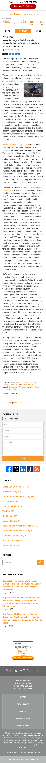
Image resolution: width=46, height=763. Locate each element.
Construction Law (12, 506)
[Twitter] (16, 469)
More (38, 31)
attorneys (12, 341)
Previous (7, 403)
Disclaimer (23, 704)
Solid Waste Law (27, 384)
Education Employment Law (17, 531)
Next (23, 403)
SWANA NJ (21, 102)
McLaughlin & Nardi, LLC (32, 752)
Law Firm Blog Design (22, 759)
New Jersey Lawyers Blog (23, 21)
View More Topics (10, 545)
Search (40, 562)
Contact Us (23, 711)
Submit (23, 459)
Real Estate (9, 516)
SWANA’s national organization (16, 144)
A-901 (27, 358)
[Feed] (36, 469)
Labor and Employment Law (18, 497)
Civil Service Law (12, 501)
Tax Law (8, 511)
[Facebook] (9, 469)
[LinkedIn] (23, 469)
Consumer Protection (14, 536)
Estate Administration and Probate (20, 526)
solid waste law (15, 81)
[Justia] (29, 469)
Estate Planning (11, 521)
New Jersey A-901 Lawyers (18, 387)
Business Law (15, 382)
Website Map (23, 718)
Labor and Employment (15, 487)
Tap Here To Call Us (23, 6)
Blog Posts (23, 725)
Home (7, 31)
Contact (23, 31)
